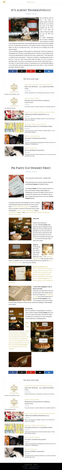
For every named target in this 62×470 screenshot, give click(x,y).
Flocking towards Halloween (35, 138)
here (34, 238)
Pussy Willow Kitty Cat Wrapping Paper (38, 126)
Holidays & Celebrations (39, 112)
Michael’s (27, 206)
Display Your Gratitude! (29, 464)
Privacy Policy (32, 466)
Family (26, 84)
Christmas (27, 112)
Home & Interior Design (34, 84)
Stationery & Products (29, 98)
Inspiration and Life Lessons (46, 84)
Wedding (37, 98)
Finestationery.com (13, 212)
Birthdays (34, 124)
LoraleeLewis (24, 466)
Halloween (27, 136)
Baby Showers (28, 124)
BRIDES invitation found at (18, 206)
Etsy (21, 212)
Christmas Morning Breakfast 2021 (37, 114)
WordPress (36, 468)
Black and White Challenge (34, 150)
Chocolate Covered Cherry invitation (25, 210)
